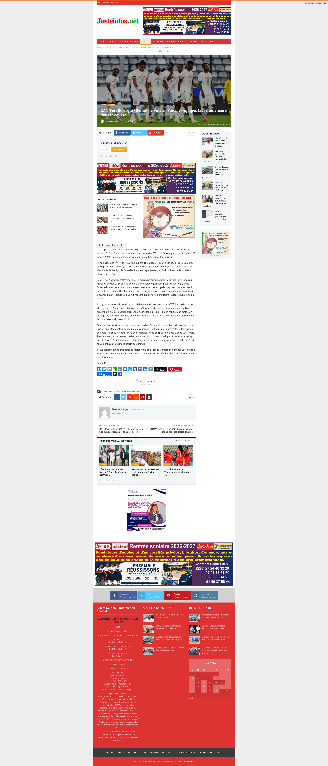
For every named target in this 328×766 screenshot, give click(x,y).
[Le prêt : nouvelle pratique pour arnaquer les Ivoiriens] (207, 214)
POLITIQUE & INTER (129, 42)
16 (228, 682)
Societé (99, 2)
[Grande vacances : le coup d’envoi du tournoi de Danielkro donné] (194, 640)
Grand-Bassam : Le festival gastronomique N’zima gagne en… (122, 218)
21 (216, 686)
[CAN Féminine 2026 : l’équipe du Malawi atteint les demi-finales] (102, 230)
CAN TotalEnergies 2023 (111, 391)
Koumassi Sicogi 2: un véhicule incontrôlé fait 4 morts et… (215, 156)
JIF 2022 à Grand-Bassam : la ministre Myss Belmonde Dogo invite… (215, 650)
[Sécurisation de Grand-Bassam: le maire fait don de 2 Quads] (194, 618)
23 (228, 686)
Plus (211, 42)
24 (192, 691)
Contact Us (115, 2)
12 (204, 682)
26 (204, 691)
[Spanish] (322, 3)
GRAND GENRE (196, 42)
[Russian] (320, 3)
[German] (316, 3)
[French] (313, 3)
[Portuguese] (318, 3)
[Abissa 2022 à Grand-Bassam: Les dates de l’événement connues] (207, 185)
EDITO (113, 42)
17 (192, 686)
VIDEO (219, 752)
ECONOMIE (158, 42)
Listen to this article (112, 245)
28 (216, 691)
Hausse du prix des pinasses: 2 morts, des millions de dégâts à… (215, 172)
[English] (311, 3)
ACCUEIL (102, 42)
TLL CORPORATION (186, 762)
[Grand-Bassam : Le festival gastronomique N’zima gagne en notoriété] (102, 219)
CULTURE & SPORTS (176, 42)
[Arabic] (306, 3)
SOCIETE (145, 42)
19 (204, 686)
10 (192, 682)
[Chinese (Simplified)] (309, 3)
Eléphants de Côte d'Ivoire (131, 391)
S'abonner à (119, 150)
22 (222, 686)
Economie (106, 2)
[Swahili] (325, 3)
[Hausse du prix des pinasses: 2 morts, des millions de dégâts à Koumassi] (207, 170)
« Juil (191, 698)
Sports (103, 105)
